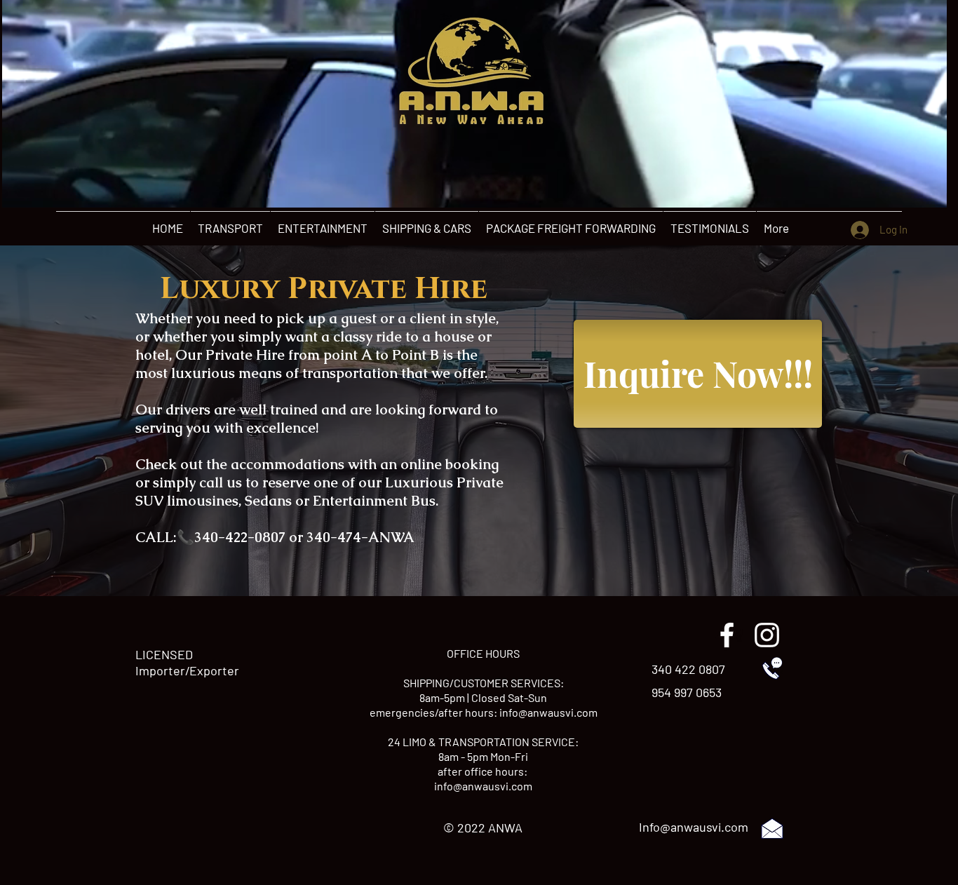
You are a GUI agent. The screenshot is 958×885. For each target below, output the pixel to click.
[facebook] (726, 635)
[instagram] (766, 635)
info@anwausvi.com (548, 712)
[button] (929, 192)
